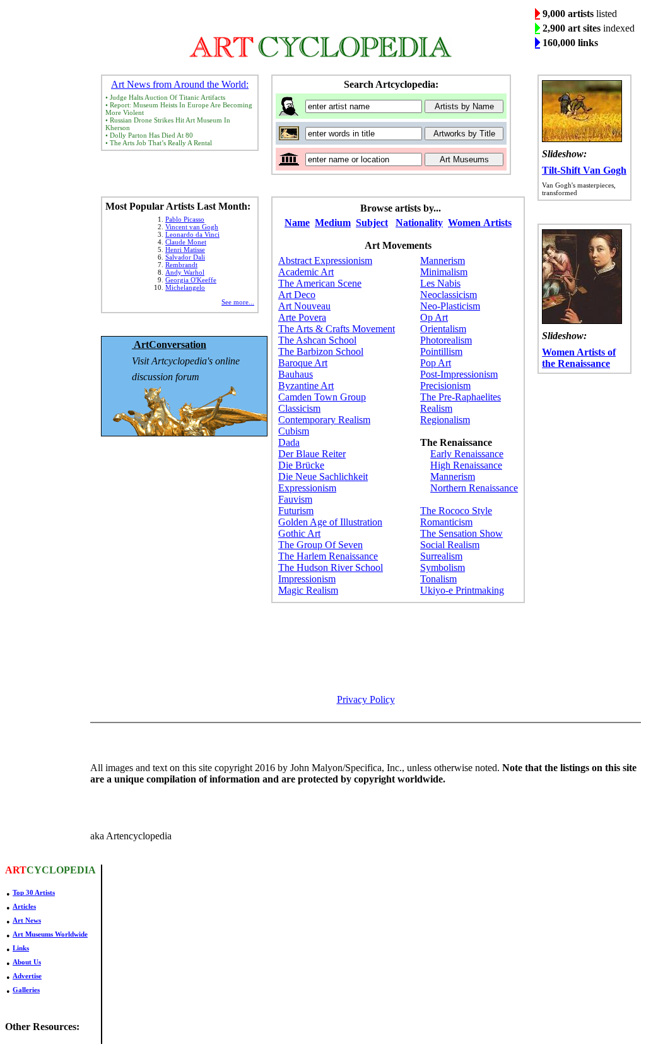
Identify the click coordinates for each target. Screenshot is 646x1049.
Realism (436, 408)
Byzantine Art (306, 385)
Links (21, 948)
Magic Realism (308, 590)
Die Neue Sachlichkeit (323, 476)
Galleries (26, 989)
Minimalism (443, 272)
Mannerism (442, 260)
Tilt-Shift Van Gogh (584, 170)
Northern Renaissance (474, 488)
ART (15, 870)
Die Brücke (301, 465)
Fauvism (295, 499)
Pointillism (441, 351)
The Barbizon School (320, 351)
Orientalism (443, 328)
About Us (27, 962)
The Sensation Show (461, 533)
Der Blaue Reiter (312, 453)
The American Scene (319, 283)
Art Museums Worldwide (50, 934)
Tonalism (438, 578)
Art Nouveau (304, 306)
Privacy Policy (366, 699)
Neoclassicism (448, 294)
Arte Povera (302, 317)
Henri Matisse (185, 249)
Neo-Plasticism (450, 306)
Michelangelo (185, 287)
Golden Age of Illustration (330, 522)
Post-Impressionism (459, 374)
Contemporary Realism (324, 419)
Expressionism (307, 488)
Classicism (299, 408)
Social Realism (449, 544)
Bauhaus (295, 374)
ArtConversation (169, 344)
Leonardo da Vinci (192, 234)
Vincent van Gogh (191, 227)
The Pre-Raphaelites (460, 397)
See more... (237, 302)
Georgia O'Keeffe (190, 280)
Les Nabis (440, 283)
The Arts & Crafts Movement (336, 328)
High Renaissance (466, 465)
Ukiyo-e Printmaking (462, 590)
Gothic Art (299, 533)
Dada (289, 442)
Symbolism (442, 567)
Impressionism (307, 578)
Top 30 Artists (34, 892)
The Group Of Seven (320, 544)
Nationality (419, 222)
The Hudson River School (330, 567)
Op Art (434, 317)
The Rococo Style (456, 510)
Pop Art (435, 362)
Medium (333, 222)
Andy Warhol (184, 272)
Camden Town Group (322, 397)
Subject (372, 222)
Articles (24, 906)
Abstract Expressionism (325, 260)
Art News (27, 920)
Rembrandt (181, 264)
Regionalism (445, 419)
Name (297, 222)
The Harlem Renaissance (328, 556)
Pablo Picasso (184, 219)
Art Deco (296, 294)
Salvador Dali (185, 257)
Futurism (296, 510)
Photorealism (446, 340)
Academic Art (306, 272)
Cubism (293, 431)
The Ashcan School (317, 340)
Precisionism (445, 385)
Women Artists (480, 222)
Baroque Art (302, 362)
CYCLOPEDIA (61, 870)
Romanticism (446, 522)
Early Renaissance (466, 453)
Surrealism (441, 556)
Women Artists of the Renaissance (579, 358)
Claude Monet (185, 242)
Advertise (27, 976)
